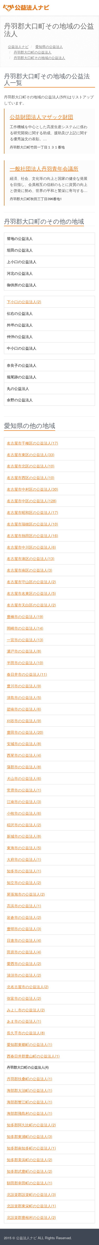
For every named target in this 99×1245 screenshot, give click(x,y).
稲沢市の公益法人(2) (24, 824)
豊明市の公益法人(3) (24, 928)
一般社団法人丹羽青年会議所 (44, 168)
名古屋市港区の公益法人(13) (30, 558)
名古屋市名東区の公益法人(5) (31, 593)
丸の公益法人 (18, 388)
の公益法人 (49, 46)
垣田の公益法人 (20, 250)
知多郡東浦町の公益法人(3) (29, 1136)
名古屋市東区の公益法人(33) (30, 454)
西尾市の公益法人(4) (24, 755)
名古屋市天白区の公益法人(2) (31, 604)
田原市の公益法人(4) (24, 951)
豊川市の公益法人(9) (24, 685)
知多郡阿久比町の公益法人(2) (31, 1124)
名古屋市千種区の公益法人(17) (32, 443)
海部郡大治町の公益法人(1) (29, 1090)
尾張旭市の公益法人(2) (26, 894)
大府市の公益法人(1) (24, 859)
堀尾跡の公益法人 (21, 376)
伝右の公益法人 (20, 313)
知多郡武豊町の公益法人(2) (29, 1171)
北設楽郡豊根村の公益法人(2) (31, 1217)
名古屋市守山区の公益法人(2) (31, 581)
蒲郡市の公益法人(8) (24, 766)
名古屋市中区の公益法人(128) (31, 500)
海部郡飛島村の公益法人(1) (29, 1113)
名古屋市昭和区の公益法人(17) (32, 512)
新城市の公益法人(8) (24, 836)
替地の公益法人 (20, 238)
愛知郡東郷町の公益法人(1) (29, 1044)
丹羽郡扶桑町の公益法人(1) (29, 1078)
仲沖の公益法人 (20, 336)
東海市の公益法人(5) (24, 847)
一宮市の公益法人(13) (25, 639)
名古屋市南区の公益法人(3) (29, 570)
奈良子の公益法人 (21, 365)
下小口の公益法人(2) (24, 301)
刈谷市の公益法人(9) (24, 720)
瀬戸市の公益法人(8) (24, 651)
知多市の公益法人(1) (24, 871)
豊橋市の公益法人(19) (25, 616)
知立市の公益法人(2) (24, 882)
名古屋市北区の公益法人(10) (30, 466)
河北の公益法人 (20, 273)
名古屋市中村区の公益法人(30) (32, 489)
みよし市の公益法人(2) (26, 1009)
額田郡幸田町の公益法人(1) (29, 1182)
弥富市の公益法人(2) (24, 998)
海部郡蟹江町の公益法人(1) (29, 1101)
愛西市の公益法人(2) (24, 963)
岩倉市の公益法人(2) (24, 917)
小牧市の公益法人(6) (24, 813)
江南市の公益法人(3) (24, 801)
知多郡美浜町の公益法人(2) (29, 1159)
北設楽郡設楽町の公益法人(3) (31, 1194)
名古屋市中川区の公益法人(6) (31, 547)
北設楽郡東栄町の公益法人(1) (31, 1205)
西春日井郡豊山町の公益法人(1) (33, 1056)
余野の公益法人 (20, 399)
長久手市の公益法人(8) (26, 1032)
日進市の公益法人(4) (24, 940)
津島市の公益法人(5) (24, 697)
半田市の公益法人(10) (25, 662)
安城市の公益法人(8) (24, 743)
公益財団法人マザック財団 (41, 116)
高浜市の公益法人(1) (24, 905)
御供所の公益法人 (21, 284)
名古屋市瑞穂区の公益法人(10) (32, 524)
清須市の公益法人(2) (24, 975)
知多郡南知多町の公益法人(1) (31, 1148)
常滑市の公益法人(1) (24, 790)
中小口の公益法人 (21, 348)
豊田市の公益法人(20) (25, 732)
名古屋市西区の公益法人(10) (30, 477)
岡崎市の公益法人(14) (25, 628)
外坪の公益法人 (20, 324)
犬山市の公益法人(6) (24, 778)
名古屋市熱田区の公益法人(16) (32, 535)
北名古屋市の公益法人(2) (28, 986)
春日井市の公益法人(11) (27, 674)
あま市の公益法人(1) (24, 1021)
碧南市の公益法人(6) (24, 709)
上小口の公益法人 (21, 261)
